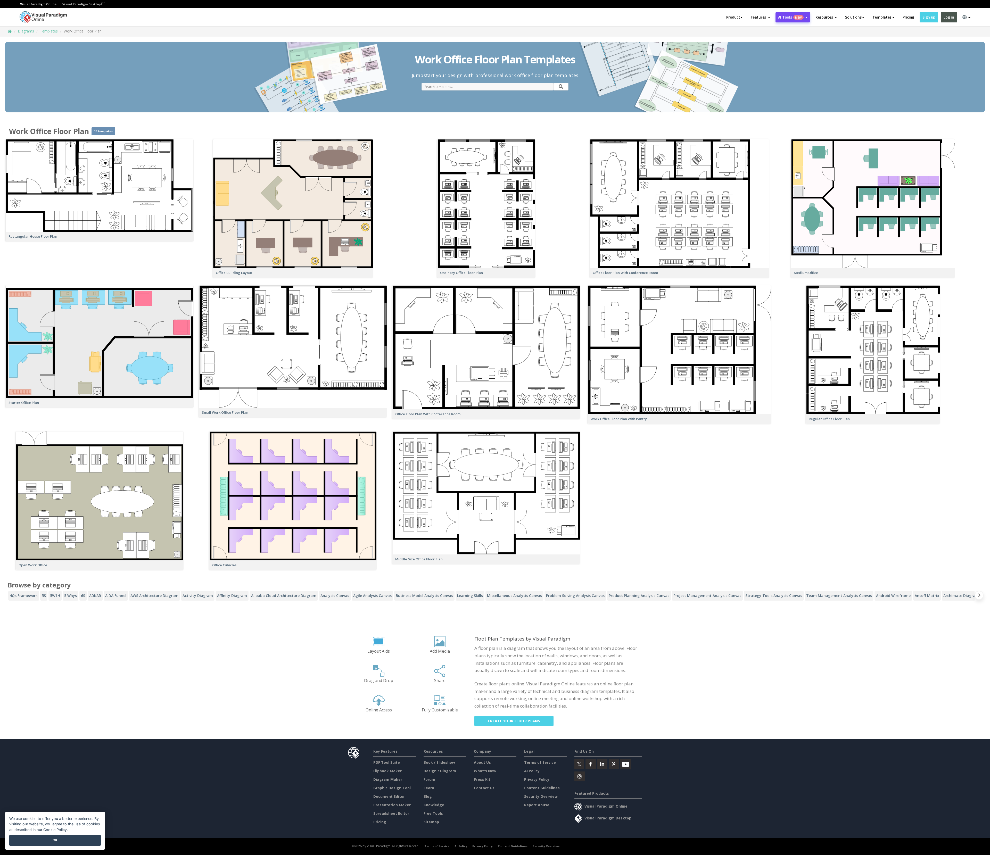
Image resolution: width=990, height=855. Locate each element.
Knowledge (434, 804)
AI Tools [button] (790, 17)
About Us (482, 762)
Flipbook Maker (387, 770)
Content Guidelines (542, 787)
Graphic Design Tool (392, 787)
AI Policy (532, 770)
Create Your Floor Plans (514, 720)
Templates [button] (881, 17)
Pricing (908, 17)
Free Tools (433, 813)
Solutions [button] (853, 17)
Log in (949, 17)
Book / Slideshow (439, 762)
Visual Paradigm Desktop (81, 4)
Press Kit (482, 779)
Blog (428, 796)
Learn (429, 787)
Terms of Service (540, 762)
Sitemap (431, 821)
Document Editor (389, 796)
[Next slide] (979, 596)
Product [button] (733, 17)
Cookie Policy (55, 829)
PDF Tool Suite (386, 762)
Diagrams (26, 31)
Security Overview (541, 796)
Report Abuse (536, 804)
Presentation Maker (392, 804)
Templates (49, 31)
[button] (760, 17)
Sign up (928, 17)
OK (55, 840)
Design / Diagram (440, 770)
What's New (485, 770)
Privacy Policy (536, 779)
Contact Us (484, 787)
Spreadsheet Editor (391, 813)
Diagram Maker (387, 779)
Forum (429, 779)
